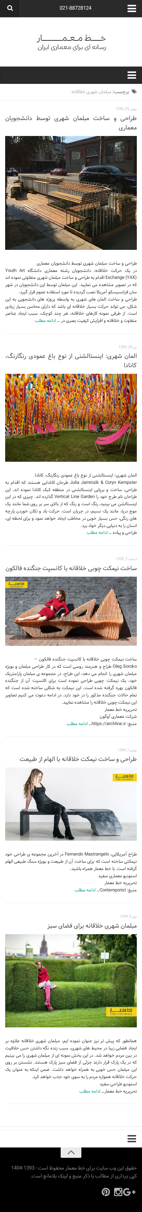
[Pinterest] (106, 1192)
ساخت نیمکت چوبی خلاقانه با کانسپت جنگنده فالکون (71, 568)
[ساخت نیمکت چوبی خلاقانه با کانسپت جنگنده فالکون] (71, 611)
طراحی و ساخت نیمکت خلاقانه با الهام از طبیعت (78, 759)
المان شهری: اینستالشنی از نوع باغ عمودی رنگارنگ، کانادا (71, 361)
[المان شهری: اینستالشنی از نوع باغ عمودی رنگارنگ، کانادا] (71, 417)
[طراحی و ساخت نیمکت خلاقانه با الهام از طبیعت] (71, 804)
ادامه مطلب (45, 321)
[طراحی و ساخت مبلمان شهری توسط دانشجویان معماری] (71, 193)
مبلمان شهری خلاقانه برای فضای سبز (92, 926)
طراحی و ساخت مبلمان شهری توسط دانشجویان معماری (71, 123)
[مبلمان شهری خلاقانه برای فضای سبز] (71, 981)
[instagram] (118, 1192)
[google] (130, 1192)
